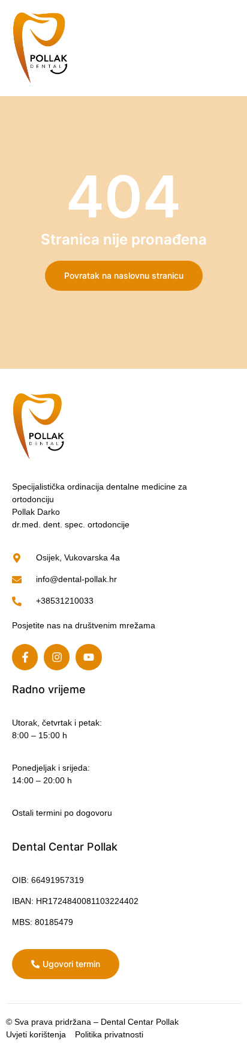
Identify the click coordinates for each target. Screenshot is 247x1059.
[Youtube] (88, 657)
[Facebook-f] (25, 657)
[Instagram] (57, 657)
